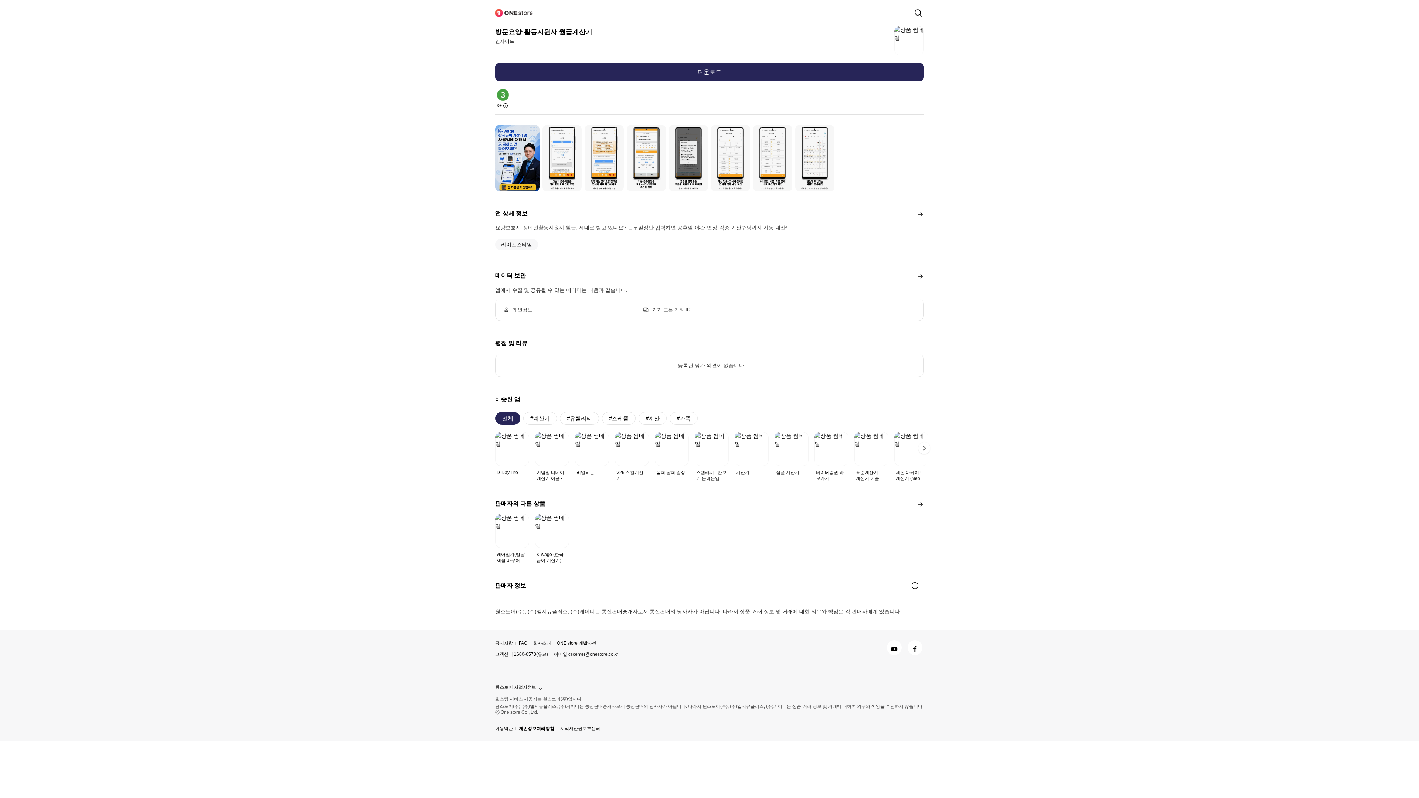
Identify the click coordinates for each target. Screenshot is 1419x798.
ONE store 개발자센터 (579, 643)
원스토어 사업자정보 (515, 687)
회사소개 (542, 643)
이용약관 (504, 728)
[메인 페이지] (514, 12)
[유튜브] (894, 648)
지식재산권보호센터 (580, 728)
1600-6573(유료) (531, 654)
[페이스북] (915, 648)
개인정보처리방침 (536, 728)
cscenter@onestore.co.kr (593, 654)
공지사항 (504, 643)
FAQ (523, 643)
